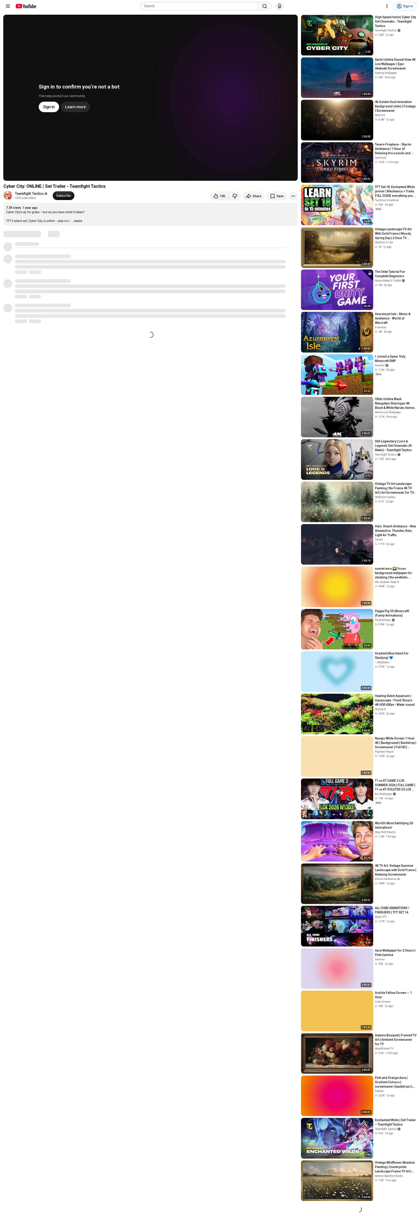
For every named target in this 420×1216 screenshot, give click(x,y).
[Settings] (387, 6)
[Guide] (7, 6)
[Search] (265, 6)
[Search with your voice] (279, 6)
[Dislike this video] (235, 196)
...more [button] (77, 221)
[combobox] (200, 6)
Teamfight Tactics (29, 193)
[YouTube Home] (25, 6)
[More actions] (293, 196)
